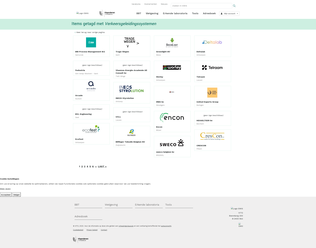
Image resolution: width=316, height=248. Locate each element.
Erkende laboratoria (175, 13)
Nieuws (164, 4)
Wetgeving (152, 13)
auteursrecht (166, 226)
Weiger (16, 195)
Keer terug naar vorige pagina (90, 32)
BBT (138, 13)
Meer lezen (5, 189)
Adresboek (209, 13)
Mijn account (229, 13)
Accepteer (6, 195)
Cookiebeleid (78, 230)
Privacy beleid (92, 230)
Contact (104, 230)
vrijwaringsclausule (126, 226)
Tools (195, 13)
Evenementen (150, 4)
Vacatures (136, 4)
